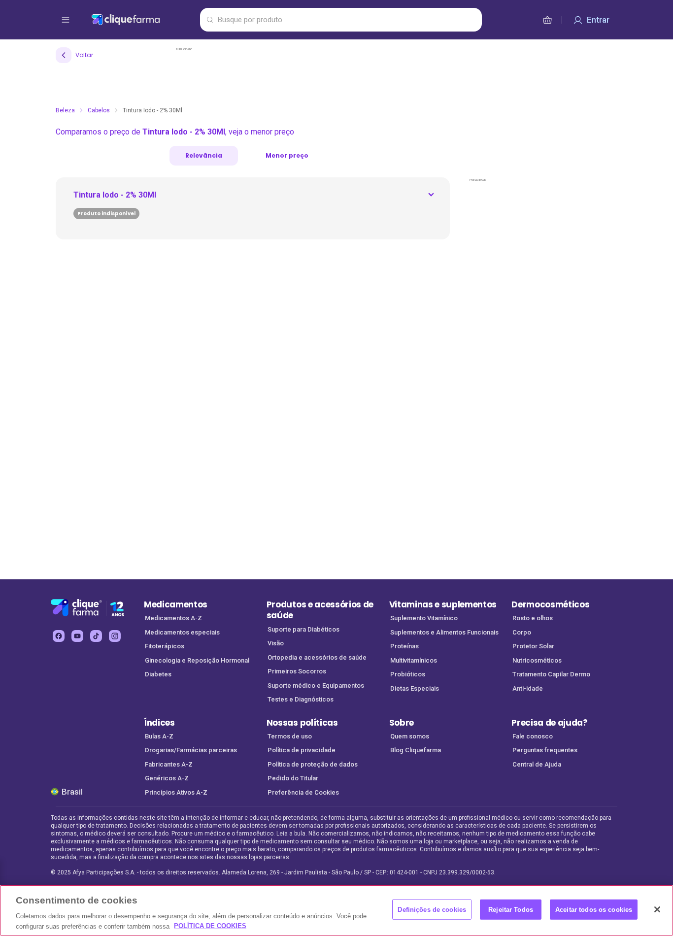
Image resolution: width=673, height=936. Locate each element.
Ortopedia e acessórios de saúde (317, 657)
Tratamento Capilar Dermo (551, 674)
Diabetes (158, 674)
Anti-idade (527, 688)
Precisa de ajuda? (549, 722)
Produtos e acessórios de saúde (320, 610)
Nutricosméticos (537, 660)
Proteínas (404, 646)
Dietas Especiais (414, 688)
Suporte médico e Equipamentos (316, 685)
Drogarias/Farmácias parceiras (191, 750)
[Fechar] (657, 909)
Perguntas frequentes (544, 750)
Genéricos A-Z (167, 778)
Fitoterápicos (164, 646)
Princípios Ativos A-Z (176, 792)
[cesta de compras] (547, 20)
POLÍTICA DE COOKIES (210, 926)
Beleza (65, 110)
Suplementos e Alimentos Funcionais (444, 632)
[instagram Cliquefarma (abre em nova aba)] (115, 636)
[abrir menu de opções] (65, 20)
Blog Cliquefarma (415, 750)
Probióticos (407, 674)
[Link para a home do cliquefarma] (143, 20)
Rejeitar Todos (510, 909)
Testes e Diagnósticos (301, 699)
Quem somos (409, 736)
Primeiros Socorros (297, 671)
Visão (276, 643)
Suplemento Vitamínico (424, 618)
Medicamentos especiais (182, 632)
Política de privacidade (302, 750)
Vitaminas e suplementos (443, 604)
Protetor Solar (533, 646)
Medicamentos (175, 604)
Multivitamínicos (413, 660)
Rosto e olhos (532, 618)
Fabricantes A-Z (169, 764)
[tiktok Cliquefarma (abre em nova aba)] (96, 636)
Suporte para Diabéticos (303, 629)
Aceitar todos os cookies (593, 909)
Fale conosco (532, 736)
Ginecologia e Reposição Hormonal (197, 660)
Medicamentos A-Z (173, 618)
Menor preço (287, 155)
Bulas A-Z (159, 736)
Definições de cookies (432, 909)
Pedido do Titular (293, 778)
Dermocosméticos (550, 604)
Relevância (203, 155)
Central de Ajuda (536, 764)
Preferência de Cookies (303, 792)
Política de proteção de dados (313, 764)
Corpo (521, 632)
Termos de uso (290, 736)
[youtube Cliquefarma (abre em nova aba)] (77, 636)
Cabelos (99, 110)
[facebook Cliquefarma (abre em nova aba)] (59, 636)
